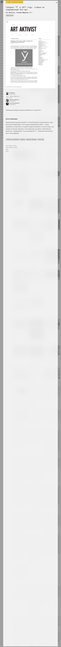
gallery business (31, 139)
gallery (23, 139)
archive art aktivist (12, 139)
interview (41, 139)
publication (9, 15)
